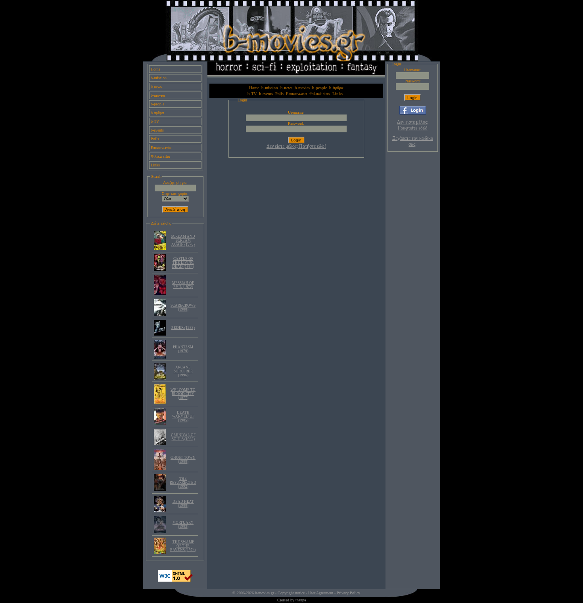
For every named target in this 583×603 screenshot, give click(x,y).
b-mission (159, 78)
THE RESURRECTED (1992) (183, 483)
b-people (157, 104)
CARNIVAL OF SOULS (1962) (183, 437)
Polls (155, 139)
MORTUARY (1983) (183, 525)
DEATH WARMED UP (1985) (183, 416)
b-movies (158, 95)
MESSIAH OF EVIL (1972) (183, 285)
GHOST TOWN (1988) (183, 460)
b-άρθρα (157, 113)
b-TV (155, 121)
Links (155, 165)
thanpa (300, 600)
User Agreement (320, 593)
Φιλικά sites (160, 156)
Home (155, 69)
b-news (156, 86)
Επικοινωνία (161, 147)
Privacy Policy (348, 593)
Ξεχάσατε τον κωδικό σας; (412, 141)
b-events (157, 130)
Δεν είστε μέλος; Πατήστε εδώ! (296, 146)
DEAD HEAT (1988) (183, 504)
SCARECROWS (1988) (183, 307)
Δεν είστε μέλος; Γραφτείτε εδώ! (412, 125)
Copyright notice (291, 593)
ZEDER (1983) (183, 328)
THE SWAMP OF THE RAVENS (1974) (183, 546)
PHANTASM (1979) (183, 349)
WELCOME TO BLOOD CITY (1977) (183, 394)
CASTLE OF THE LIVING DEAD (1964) (183, 263)
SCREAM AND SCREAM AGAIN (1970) (183, 240)
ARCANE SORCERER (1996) (183, 371)
